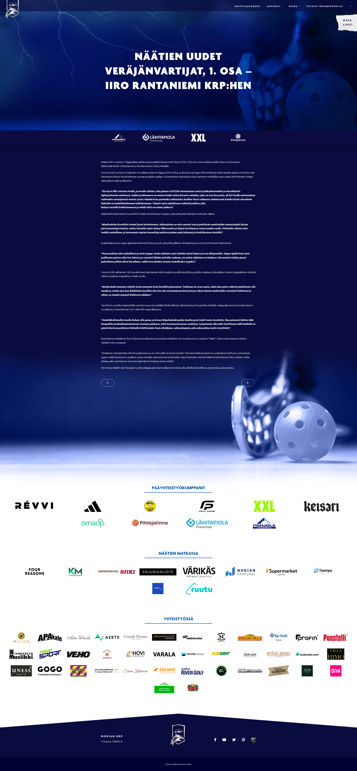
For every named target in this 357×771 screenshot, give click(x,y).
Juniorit (273, 6)
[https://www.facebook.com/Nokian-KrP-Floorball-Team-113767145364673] (215, 740)
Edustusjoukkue (247, 6)
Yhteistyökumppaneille (324, 6)
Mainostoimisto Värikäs (182, 764)
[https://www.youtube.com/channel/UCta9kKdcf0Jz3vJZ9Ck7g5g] (224, 740)
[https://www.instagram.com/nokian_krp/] (244, 740)
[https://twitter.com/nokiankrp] (234, 740)
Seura (293, 6)
